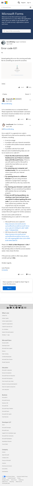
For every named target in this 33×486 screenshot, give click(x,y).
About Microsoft (5, 454)
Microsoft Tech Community (7, 435)
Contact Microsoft (11, 478)
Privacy (19, 478)
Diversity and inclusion (7, 466)
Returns (3, 351)
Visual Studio (5, 444)
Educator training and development (9, 384)
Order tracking (5, 354)
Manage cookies (5, 479)
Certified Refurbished (6, 356)
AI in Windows (5, 329)
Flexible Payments (6, 362)
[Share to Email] (25, 307)
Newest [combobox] (28, 94)
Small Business (5, 416)
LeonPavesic (9, 124)
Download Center (6, 345)
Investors (4, 463)
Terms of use (13, 479)
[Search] (19, 3)
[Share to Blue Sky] (19, 307)
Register (23, 2)
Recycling (12, 481)
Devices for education (6, 373)
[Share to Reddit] (16, 307)
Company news (5, 457)
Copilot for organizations (7, 323)
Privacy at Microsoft (6, 460)
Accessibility (4, 468)
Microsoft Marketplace (7, 438)
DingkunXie (9, 99)
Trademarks (21, 479)
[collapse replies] (16, 97)
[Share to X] (14, 307)
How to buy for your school (7, 381)
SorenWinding (11, 42)
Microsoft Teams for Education (8, 375)
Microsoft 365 (5, 405)
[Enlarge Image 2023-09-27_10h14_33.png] (16, 70)
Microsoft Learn (5, 430)
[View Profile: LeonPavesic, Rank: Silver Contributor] (3, 125)
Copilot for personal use (7, 326)
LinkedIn (4, 270)
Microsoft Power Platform (7, 408)
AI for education (5, 389)
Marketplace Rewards (6, 441)
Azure (3, 424)
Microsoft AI (4, 397)
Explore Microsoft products (8, 332)
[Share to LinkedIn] (8, 307)
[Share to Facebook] (11, 307)
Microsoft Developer (6, 427)
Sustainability (5, 471)
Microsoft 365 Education (7, 378)
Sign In (29, 2)
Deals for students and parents (8, 386)
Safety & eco (5, 481)
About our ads (19, 481)
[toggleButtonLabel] (30, 7)
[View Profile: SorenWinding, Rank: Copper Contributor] (3, 43)
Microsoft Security (6, 400)
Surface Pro (4, 315)
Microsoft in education (7, 370)
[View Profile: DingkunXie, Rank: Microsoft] (3, 100)
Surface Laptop (5, 318)
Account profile (5, 342)
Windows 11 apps (6, 334)
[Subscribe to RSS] (22, 307)
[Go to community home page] (6, 2)
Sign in (9, 288)
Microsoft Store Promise (7, 359)
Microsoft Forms (7, 7)
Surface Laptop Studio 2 (7, 321)
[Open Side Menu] (2, 2)
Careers (3, 452)
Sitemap (4, 478)
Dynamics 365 (5, 403)
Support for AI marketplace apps (9, 433)
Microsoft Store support (7, 348)
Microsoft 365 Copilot (6, 414)
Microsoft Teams (5, 411)
